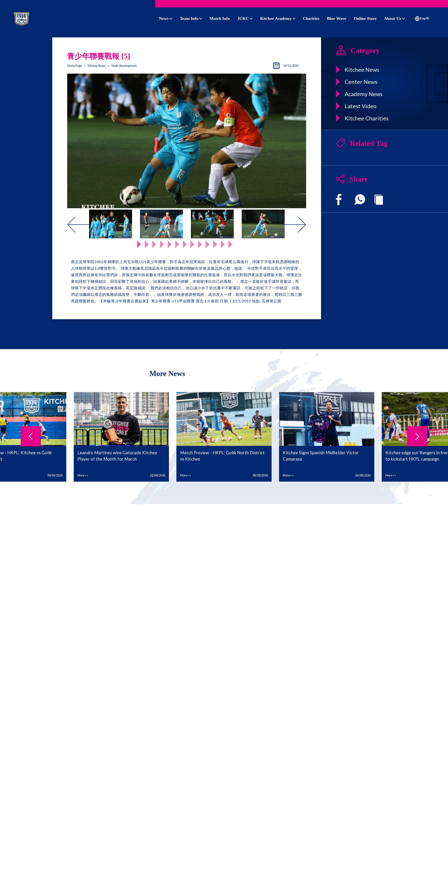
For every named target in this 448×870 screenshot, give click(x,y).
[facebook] (338, 199)
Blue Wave (336, 18)
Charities (311, 18)
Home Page (74, 66)
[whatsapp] (359, 199)
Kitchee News (96, 66)
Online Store (365, 18)
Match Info (220, 18)
